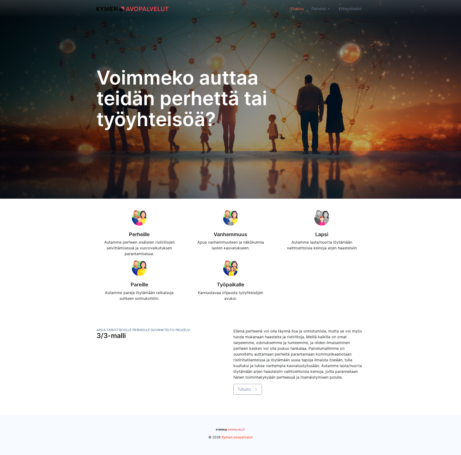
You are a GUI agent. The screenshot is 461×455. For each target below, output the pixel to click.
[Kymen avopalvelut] (133, 8)
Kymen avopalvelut (237, 437)
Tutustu (244, 389)
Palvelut (318, 8)
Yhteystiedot (350, 8)
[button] (249, 389)
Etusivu (297, 8)
